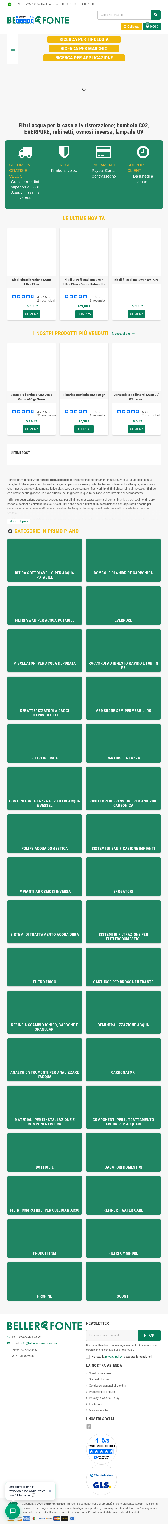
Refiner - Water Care (123, 1210)
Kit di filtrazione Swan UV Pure (136, 280)
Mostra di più (123, 333)
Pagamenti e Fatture (102, 1391)
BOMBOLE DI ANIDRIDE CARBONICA (123, 573)
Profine (44, 1296)
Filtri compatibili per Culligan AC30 (44, 1210)
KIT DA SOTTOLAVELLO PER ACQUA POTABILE (44, 575)
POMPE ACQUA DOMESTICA (44, 848)
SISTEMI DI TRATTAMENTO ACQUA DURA (44, 934)
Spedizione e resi (100, 1373)
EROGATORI (123, 891)
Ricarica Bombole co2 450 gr (84, 395)
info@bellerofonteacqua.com (39, 1343)
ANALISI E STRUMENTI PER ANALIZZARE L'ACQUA (44, 1074)
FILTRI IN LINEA (45, 758)
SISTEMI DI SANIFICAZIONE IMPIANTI (123, 848)
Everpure (123, 620)
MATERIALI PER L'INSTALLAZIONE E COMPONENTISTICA (45, 1121)
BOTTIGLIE (45, 1167)
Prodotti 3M (44, 1253)
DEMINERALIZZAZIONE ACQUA (123, 1025)
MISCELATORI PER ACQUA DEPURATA (44, 663)
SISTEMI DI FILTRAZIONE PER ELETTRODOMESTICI (123, 936)
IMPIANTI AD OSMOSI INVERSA (44, 891)
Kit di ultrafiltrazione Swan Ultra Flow (31, 282)
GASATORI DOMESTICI (123, 1167)
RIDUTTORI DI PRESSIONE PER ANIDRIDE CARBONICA (123, 803)
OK (151, 1335)
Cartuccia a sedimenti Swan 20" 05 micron (136, 397)
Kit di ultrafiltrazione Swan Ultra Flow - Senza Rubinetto (84, 282)
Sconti (123, 1296)
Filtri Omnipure (123, 1253)
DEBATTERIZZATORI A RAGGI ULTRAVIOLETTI (44, 712)
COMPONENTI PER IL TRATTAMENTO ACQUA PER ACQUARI (123, 1121)
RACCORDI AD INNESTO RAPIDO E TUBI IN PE (123, 665)
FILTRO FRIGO (44, 982)
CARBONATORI (123, 1072)
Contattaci (95, 1404)
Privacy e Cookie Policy (104, 1398)
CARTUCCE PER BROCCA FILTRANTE (123, 982)
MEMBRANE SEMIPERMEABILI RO (123, 710)
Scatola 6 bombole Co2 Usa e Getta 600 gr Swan (31, 397)
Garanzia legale (99, 1379)
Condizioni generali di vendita (107, 1385)
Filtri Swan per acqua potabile (45, 620)
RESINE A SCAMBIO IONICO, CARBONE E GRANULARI (44, 1027)
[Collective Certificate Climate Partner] (101, 1479)
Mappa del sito (98, 1410)
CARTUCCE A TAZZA (123, 758)
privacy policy (114, 1356)
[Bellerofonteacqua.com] (38, 20)
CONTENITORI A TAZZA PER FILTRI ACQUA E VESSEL (44, 803)
